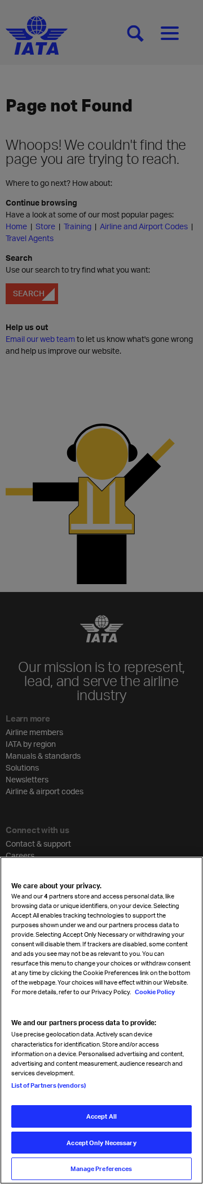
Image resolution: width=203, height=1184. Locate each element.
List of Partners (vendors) (48, 1085)
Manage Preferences (101, 1168)
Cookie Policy (154, 991)
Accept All (101, 1116)
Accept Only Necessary (101, 1142)
